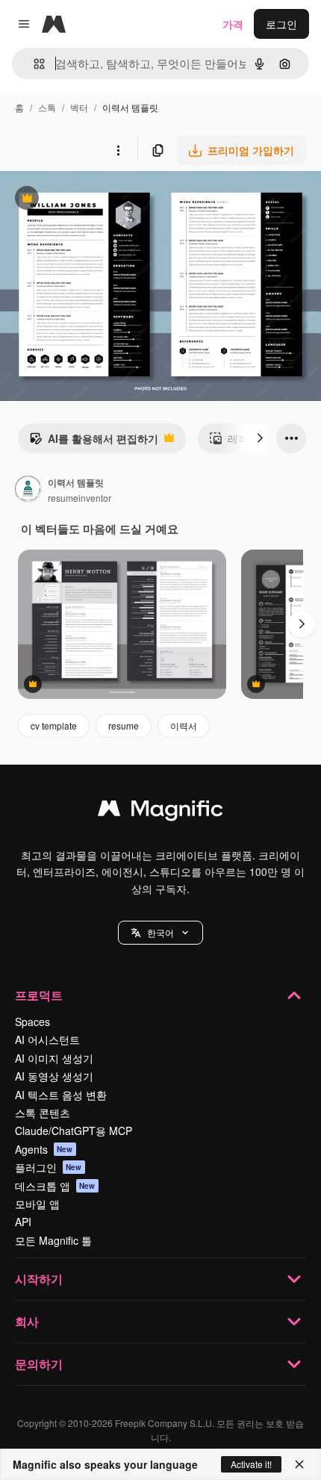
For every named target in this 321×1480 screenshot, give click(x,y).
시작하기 (39, 1278)
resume (123, 725)
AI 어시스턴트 (47, 1039)
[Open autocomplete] (33, 63)
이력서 (183, 725)
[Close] (299, 1464)
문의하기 (39, 1363)
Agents (44, 1149)
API (23, 1221)
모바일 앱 (37, 1203)
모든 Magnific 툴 (53, 1240)
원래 (86, 200)
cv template (54, 725)
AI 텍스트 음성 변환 (61, 1094)
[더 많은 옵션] (118, 150)
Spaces (32, 1021)
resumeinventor (79, 497)
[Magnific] (160, 811)
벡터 (79, 107)
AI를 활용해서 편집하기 (93, 442)
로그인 (281, 23)
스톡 (47, 107)
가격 (232, 23)
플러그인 (48, 1167)
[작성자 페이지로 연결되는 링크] (28, 491)
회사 (27, 1321)
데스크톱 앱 (55, 1185)
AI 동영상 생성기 (54, 1076)
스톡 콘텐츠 (42, 1112)
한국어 (160, 932)
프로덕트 (39, 995)
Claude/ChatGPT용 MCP (73, 1130)
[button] (160, 933)
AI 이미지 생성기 (54, 1058)
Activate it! (251, 1464)
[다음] (259, 438)
